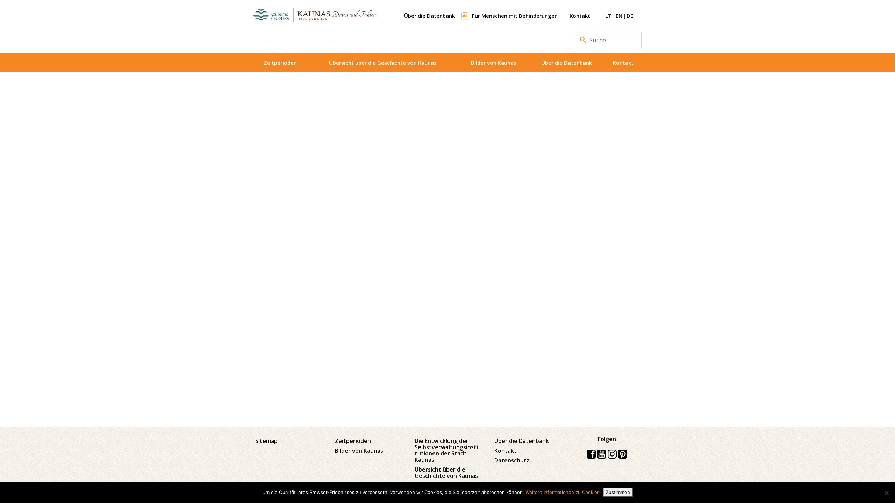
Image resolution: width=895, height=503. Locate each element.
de (629, 15)
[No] (886, 492)
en (619, 15)
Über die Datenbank (429, 15)
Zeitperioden (280, 62)
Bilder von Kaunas (493, 62)
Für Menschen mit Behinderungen (515, 15)
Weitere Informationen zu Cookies (562, 492)
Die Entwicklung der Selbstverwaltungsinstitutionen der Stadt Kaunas (446, 450)
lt (608, 15)
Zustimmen (618, 492)
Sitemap (266, 441)
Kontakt (580, 15)
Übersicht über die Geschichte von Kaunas (383, 62)
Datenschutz (511, 460)
